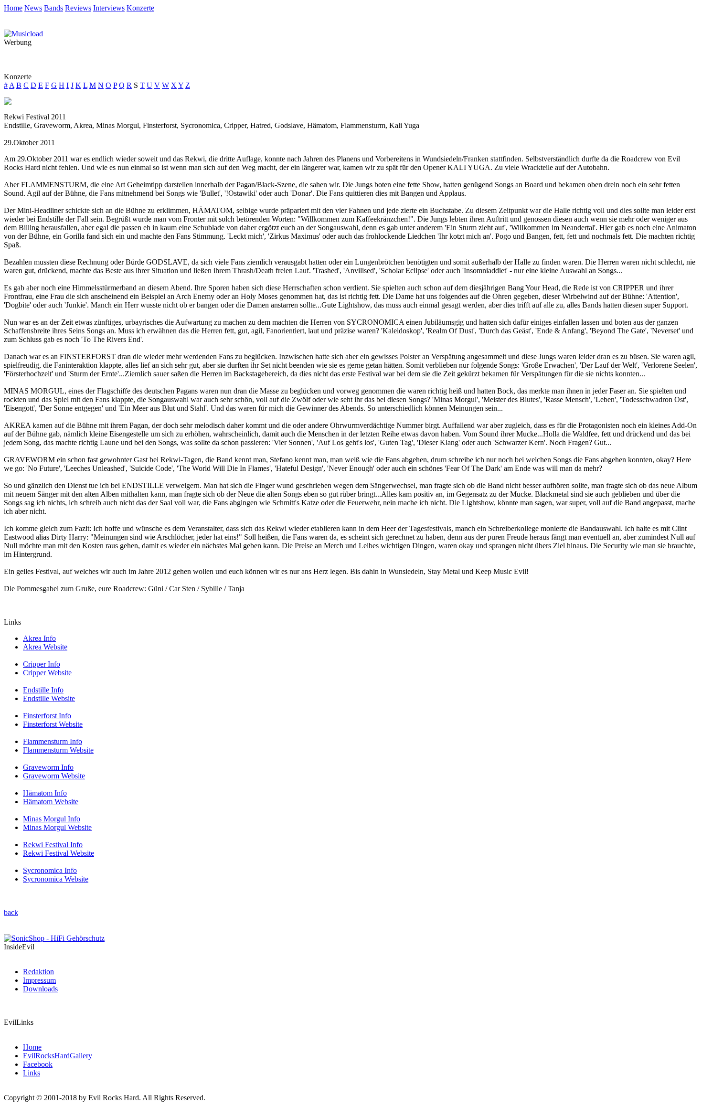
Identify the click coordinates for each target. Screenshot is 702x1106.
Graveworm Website (54, 776)
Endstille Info (43, 690)
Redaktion (38, 972)
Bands (53, 8)
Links (31, 1073)
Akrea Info (39, 638)
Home (13, 8)
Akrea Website (45, 647)
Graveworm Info (48, 767)
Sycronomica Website (55, 879)
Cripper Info (41, 664)
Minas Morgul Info (51, 819)
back (11, 912)
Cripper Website (47, 673)
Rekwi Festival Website (58, 853)
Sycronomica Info (50, 870)
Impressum (39, 980)
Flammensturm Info (52, 741)
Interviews (109, 8)
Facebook (38, 1064)
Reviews (78, 8)
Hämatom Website (50, 802)
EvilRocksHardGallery (57, 1056)
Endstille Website (49, 698)
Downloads (40, 989)
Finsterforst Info (47, 716)
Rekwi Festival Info (53, 844)
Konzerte (140, 8)
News (33, 8)
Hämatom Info (45, 793)
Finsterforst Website (53, 724)
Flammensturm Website (58, 750)
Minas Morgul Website (57, 827)
